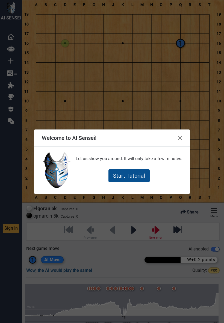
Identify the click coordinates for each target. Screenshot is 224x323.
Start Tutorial (129, 175)
